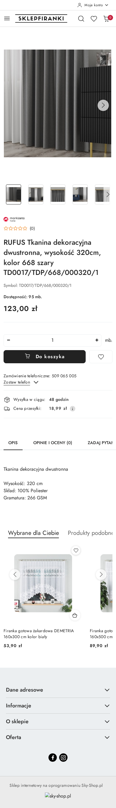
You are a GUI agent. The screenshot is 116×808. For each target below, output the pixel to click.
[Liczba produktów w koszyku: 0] (106, 18)
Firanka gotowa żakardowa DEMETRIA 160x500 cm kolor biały (39, 634)
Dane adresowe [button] (24, 690)
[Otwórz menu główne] (7, 18)
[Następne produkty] (101, 574)
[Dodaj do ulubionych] (100, 356)
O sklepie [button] (17, 721)
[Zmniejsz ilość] (8, 340)
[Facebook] (52, 757)
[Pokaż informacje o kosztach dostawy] (72, 408)
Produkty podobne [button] (91, 533)
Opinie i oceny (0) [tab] (53, 443)
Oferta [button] (13, 737)
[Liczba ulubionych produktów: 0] (93, 18)
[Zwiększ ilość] (96, 340)
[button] (103, 105)
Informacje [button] (18, 705)
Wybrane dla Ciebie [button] (33, 533)
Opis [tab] (13, 443)
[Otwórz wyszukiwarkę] (81, 18)
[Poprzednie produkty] (15, 574)
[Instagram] (63, 757)
